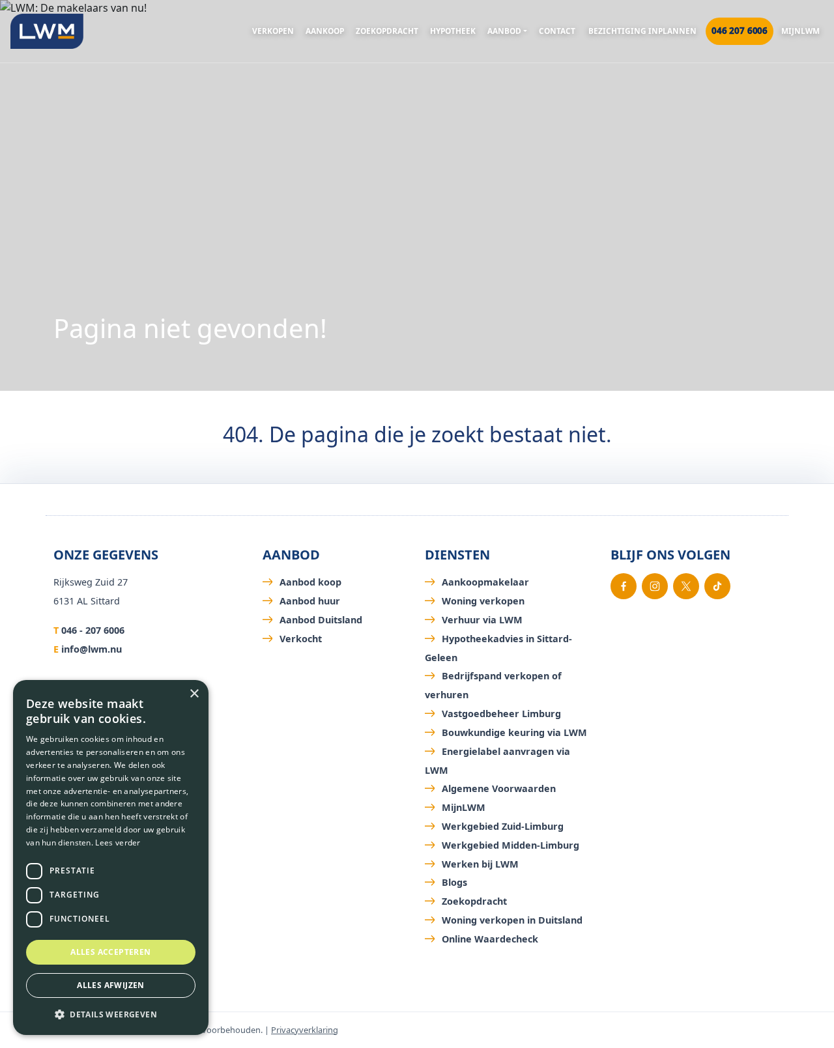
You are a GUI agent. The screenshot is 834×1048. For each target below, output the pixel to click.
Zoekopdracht (387, 30)
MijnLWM (800, 30)
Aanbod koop (310, 582)
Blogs (454, 882)
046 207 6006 (740, 30)
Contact (557, 30)
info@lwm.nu (91, 649)
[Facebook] (624, 586)
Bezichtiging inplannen (642, 30)
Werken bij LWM (480, 864)
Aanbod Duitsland (321, 620)
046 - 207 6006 (92, 630)
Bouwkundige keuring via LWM (514, 732)
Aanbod (504, 30)
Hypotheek (453, 30)
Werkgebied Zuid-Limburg (503, 826)
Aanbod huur (310, 601)
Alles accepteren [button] (110, 951)
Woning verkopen (483, 601)
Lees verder (117, 842)
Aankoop (325, 30)
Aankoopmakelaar (485, 582)
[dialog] (110, 857)
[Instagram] (655, 586)
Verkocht (301, 638)
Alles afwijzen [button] (111, 985)
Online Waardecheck (490, 939)
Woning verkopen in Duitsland (512, 920)
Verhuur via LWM (482, 620)
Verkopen (273, 30)
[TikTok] (717, 586)
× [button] (194, 694)
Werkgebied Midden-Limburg (510, 845)
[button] (110, 1014)
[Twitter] (686, 586)
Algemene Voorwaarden (499, 788)
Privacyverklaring (304, 1030)
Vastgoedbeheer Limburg (501, 713)
